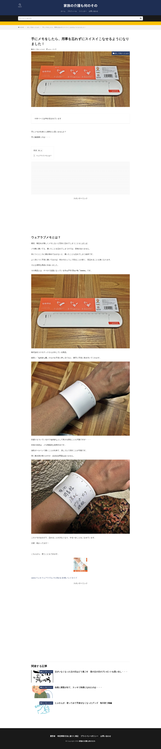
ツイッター (83, 11)
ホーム (63, 11)
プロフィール (72, 11)
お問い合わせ (93, 11)
